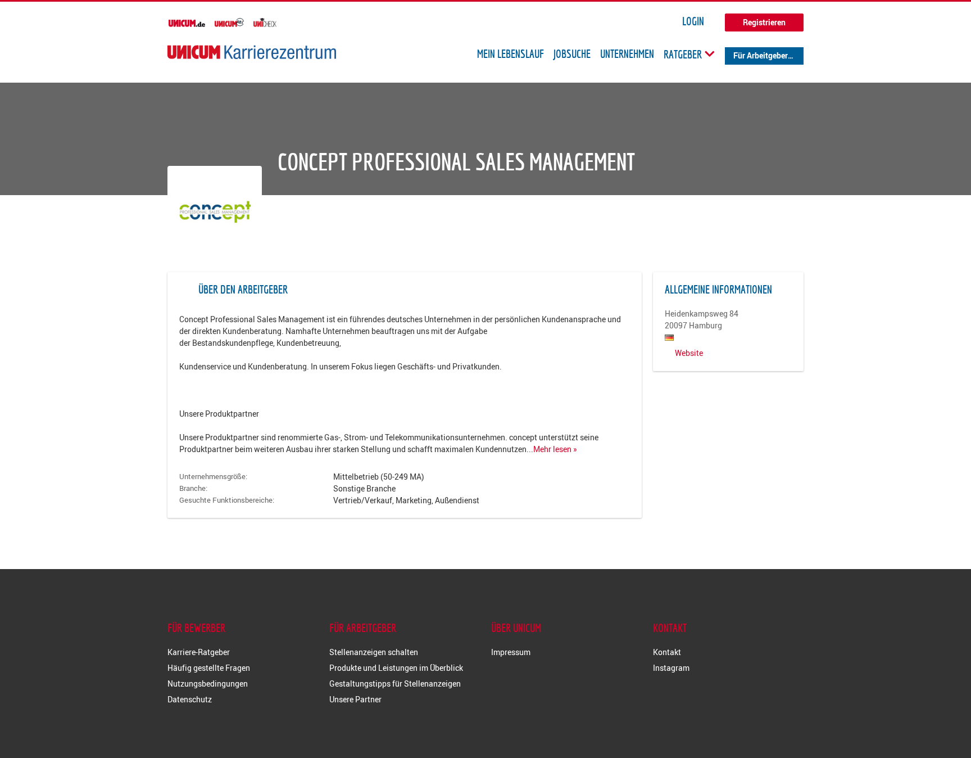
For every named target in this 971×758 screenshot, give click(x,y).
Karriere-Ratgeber (198, 652)
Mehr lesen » (555, 449)
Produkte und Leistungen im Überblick (396, 667)
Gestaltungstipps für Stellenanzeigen (395, 683)
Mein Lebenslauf (510, 54)
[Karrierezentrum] (251, 52)
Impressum (510, 652)
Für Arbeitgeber (760, 55)
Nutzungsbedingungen (207, 683)
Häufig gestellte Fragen (208, 667)
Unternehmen (627, 54)
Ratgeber (684, 54)
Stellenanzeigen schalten (373, 652)
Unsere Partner (355, 699)
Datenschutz (189, 699)
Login (693, 21)
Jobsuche (572, 54)
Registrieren (764, 22)
